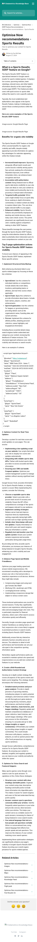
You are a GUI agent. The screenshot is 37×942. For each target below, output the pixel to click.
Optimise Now (26, 25)
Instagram (22, 932)
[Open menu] (33, 3)
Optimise (16, 25)
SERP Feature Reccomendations (12, 27)
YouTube (14, 932)
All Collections (6, 25)
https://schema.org (19, 358)
